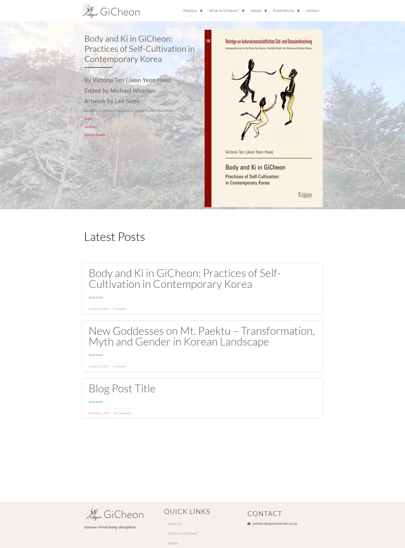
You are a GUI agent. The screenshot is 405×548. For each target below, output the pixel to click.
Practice (190, 11)
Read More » (97, 297)
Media (256, 11)
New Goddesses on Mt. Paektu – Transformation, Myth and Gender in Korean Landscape (202, 336)
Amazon (90, 127)
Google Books (94, 135)
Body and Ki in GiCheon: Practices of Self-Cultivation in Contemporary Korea (185, 278)
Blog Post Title (122, 388)
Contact (313, 11)
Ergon (88, 119)
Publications (283, 11)
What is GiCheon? (224, 11)
